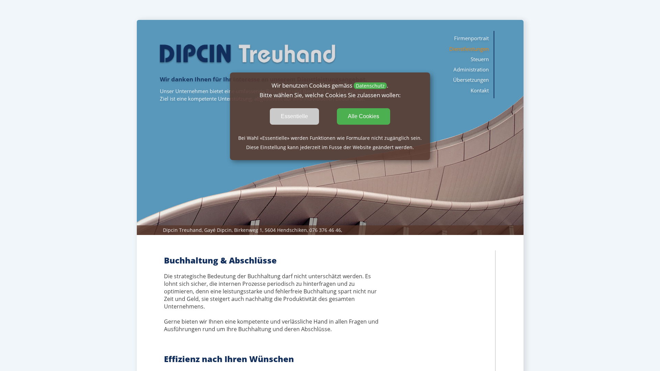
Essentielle (294, 116)
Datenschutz (370, 85)
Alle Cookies (363, 116)
